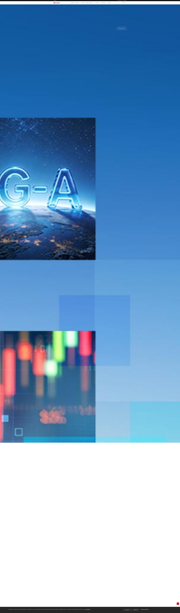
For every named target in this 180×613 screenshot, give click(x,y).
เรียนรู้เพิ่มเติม (88, 609)
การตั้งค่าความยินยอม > (145, 609)
